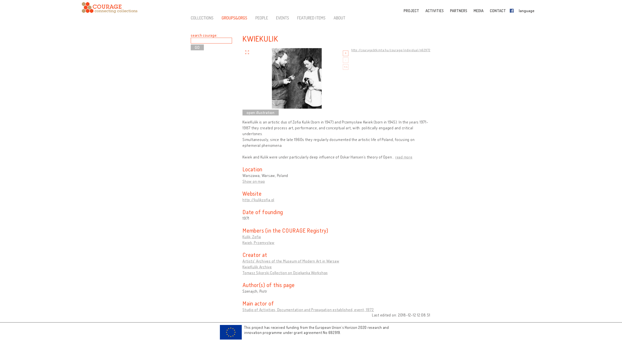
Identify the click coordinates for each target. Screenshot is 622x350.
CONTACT (498, 11)
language (526, 11)
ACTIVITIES (434, 11)
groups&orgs (234, 17)
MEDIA (479, 11)
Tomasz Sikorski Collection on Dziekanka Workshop (285, 272)
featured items (311, 17)
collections (202, 17)
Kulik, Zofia (251, 236)
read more (404, 157)
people (261, 17)
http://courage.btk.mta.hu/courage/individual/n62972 (390, 50)
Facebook (513, 11)
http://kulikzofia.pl (258, 199)
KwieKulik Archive (257, 266)
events (282, 17)
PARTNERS (458, 11)
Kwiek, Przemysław (258, 242)
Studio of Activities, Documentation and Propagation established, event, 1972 (308, 309)
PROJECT (411, 11)
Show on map (253, 181)
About (339, 17)
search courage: (204, 35)
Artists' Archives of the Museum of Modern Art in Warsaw (290, 261)
